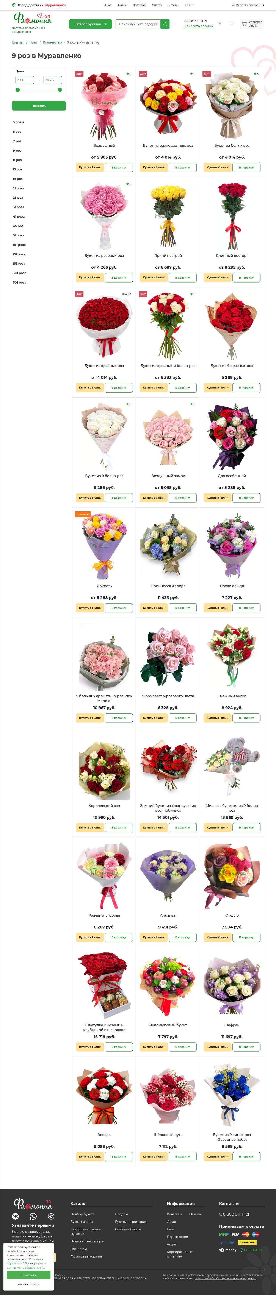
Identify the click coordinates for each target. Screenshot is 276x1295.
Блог (170, 1229)
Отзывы (173, 5)
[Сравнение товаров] (223, 21)
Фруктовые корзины (87, 1256)
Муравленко (55, 5)
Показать (38, 106)
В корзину (118, 167)
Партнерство (177, 1237)
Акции (122, 5)
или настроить (28, 1284)
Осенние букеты (128, 1229)
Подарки (122, 1214)
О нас (107, 5)
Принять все (28, 1274)
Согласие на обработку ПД (26, 1267)
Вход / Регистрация (250, 5)
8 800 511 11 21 (195, 21)
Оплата (157, 5)
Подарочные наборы (87, 1241)
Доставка (139, 5)
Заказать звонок (198, 26)
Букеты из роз (82, 1222)
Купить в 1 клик (90, 167)
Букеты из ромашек (131, 1222)
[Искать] (164, 24)
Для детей (79, 1249)
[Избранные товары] (234, 21)
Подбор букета (82, 1214)
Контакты (174, 1214)
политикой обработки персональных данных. (225, 1278)
